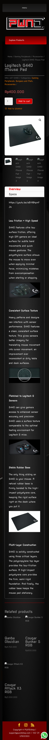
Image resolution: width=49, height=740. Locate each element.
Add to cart (24, 101)
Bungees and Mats (24, 81)
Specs (13, 194)
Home (10, 57)
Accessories (38, 57)
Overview (15, 189)
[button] (13, 108)
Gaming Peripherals (22, 57)
